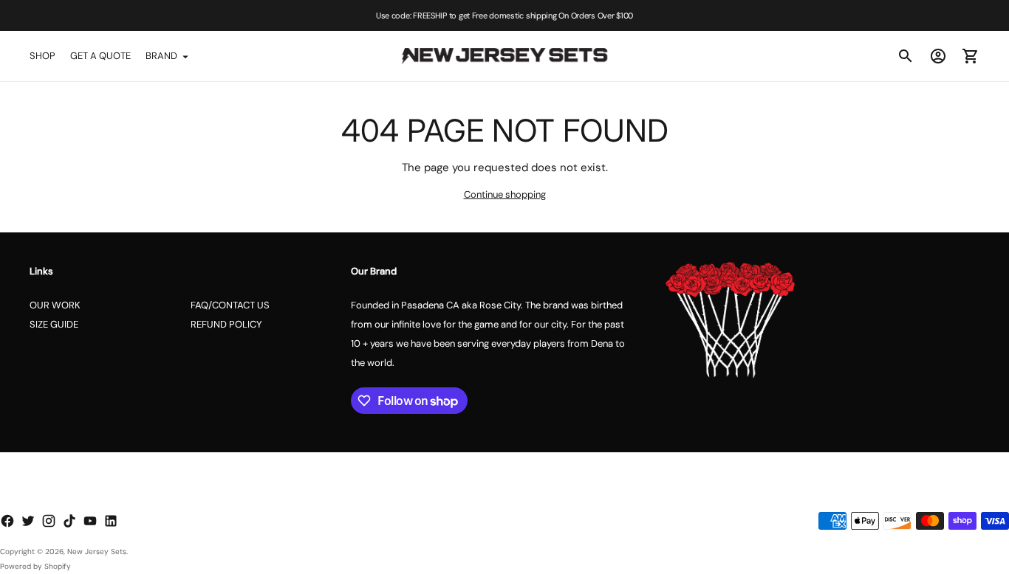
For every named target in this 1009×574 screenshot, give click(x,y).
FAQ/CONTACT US (230, 305)
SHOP (42, 55)
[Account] (938, 56)
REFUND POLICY (226, 324)
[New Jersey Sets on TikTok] (69, 521)
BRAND (161, 55)
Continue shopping (505, 194)
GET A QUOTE (100, 55)
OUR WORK (55, 305)
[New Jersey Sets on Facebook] (7, 521)
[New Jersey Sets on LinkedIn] (110, 521)
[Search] (905, 56)
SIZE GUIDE (54, 324)
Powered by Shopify (35, 566)
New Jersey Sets (96, 551)
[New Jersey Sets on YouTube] (90, 521)
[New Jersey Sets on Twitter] (28, 521)
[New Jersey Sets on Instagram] (48, 521)
